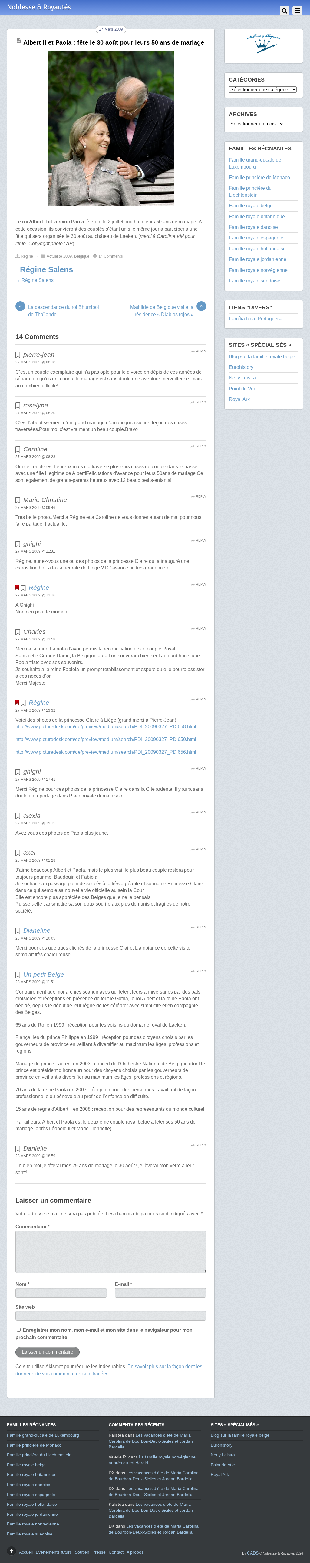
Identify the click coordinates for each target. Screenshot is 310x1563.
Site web (25, 1307)
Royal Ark (239, 399)
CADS (253, 1553)
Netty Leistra (242, 377)
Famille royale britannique (257, 216)
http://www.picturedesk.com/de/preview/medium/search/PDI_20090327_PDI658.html (105, 726)
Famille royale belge (251, 205)
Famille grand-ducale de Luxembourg (43, 1435)
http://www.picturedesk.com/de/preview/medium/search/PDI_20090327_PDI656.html (105, 752)
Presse (99, 1552)
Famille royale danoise (253, 227)
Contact (116, 1552)
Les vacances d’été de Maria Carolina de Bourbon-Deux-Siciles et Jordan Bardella (151, 1441)
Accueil (26, 1552)
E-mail (123, 1284)
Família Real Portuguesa (255, 318)
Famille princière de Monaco (259, 177)
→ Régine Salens (34, 280)
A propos (135, 1552)
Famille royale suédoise (254, 280)
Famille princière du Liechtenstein (39, 1454)
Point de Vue (242, 388)
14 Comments (110, 256)
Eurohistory (241, 367)
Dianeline (37, 930)
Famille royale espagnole (256, 237)
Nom (22, 1284)
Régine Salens (46, 269)
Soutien (82, 1552)
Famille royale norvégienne (258, 270)
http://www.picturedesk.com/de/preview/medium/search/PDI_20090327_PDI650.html (105, 739)
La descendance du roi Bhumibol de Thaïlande (59, 310)
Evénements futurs (54, 1552)
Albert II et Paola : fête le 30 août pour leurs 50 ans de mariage (113, 42)
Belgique (81, 256)
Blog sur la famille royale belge (262, 356)
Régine (27, 256)
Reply (201, 351)
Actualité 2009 (59, 256)
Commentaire (32, 1226)
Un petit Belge (43, 974)
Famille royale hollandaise (257, 248)
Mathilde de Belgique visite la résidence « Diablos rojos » (166, 310)
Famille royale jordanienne (257, 259)
